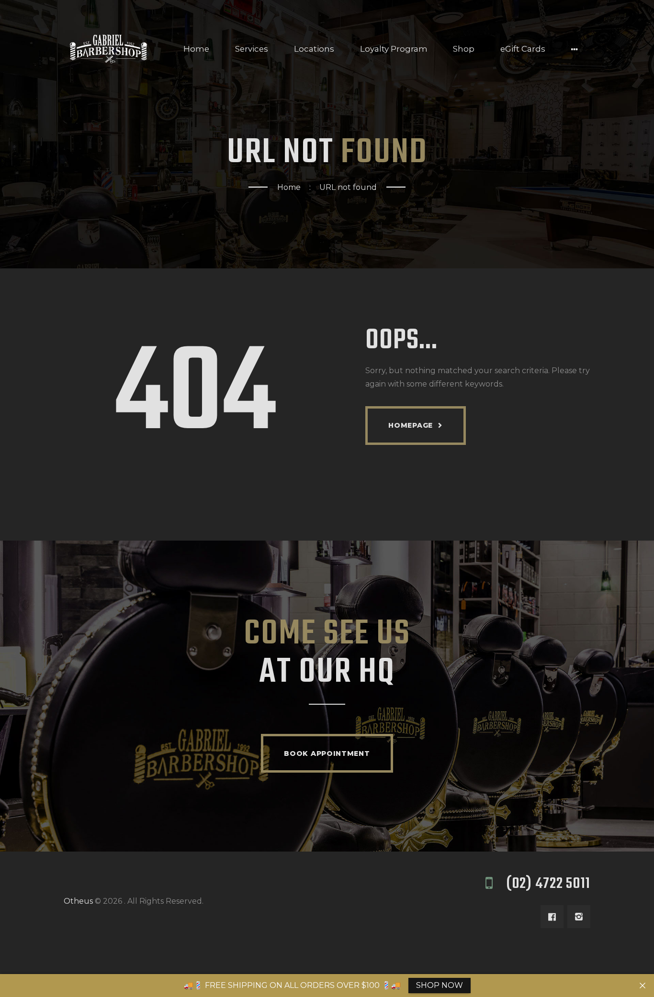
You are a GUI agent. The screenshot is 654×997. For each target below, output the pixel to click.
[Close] (642, 985)
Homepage (410, 425)
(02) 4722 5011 (548, 884)
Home (289, 187)
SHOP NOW (439, 985)
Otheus (78, 901)
